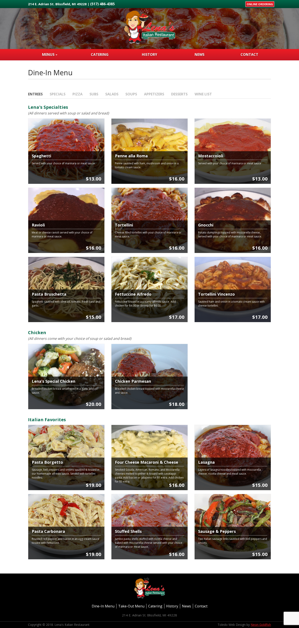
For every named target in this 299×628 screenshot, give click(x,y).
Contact (249, 54)
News (199, 54)
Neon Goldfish (261, 625)
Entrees (35, 94)
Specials (57, 94)
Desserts (179, 94)
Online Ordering (260, 4)
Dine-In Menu (103, 606)
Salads (111, 94)
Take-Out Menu (131, 606)
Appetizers (154, 94)
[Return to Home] (149, 28)
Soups (131, 94)
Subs (94, 94)
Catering (100, 54)
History (149, 54)
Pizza (77, 94)
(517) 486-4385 (102, 4)
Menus (48, 54)
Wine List (203, 94)
